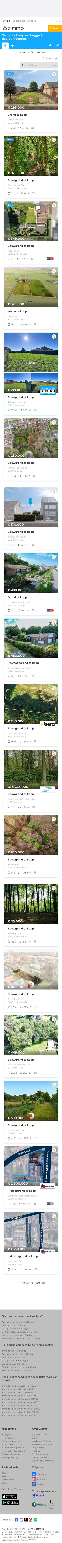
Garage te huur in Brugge (15, 1360)
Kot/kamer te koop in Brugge (17, 1335)
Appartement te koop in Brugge (18, 1322)
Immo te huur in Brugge (14, 1350)
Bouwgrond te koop (21, 180)
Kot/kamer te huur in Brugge (17, 1370)
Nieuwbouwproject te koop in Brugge (21, 1338)
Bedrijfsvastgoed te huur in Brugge (20, 1367)
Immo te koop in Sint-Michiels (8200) (21, 1408)
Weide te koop (17, 311)
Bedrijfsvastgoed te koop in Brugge (20, 1332)
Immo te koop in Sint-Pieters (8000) (21, 1412)
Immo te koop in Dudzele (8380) (18, 1392)
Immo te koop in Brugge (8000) (18, 1389)
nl (57, 21)
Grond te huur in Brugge (14, 1364)
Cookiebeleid (30, 1532)
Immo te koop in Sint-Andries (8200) (21, 1402)
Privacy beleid (44, 1532)
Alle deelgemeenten (39, 1537)
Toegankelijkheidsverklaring (15, 1540)
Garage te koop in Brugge (15, 1328)
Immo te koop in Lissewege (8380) (20, 1399)
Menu (56, 28)
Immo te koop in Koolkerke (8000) (20, 1395)
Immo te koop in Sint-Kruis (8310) (19, 1405)
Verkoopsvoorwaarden (33, 1534)
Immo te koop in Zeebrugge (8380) (20, 1415)
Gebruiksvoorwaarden (12, 1532)
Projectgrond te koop (22, 1190)
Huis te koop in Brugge (13, 1325)
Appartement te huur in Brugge (18, 1354)
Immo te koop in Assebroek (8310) (19, 1386)
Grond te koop (17, 114)
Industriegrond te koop (23, 1256)
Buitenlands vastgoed (24, 20)
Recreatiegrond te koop (23, 662)
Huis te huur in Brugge (13, 1357)
